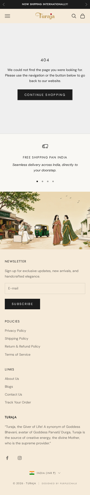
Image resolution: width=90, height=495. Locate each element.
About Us (12, 378)
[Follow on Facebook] (7, 458)
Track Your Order (18, 402)
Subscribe (22, 304)
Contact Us (13, 394)
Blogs (9, 386)
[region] (45, 158)
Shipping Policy (16, 338)
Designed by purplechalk (59, 483)
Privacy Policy (15, 330)
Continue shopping (45, 95)
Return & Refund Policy (22, 346)
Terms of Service (17, 354)
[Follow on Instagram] (19, 458)
